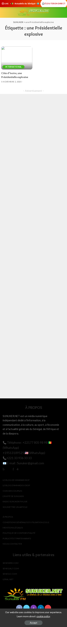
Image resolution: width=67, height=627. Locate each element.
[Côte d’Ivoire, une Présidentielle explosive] (16, 57)
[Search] (62, 12)
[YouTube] (22, 469)
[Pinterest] (13, 469)
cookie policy (43, 616)
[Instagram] (17, 469)
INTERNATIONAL (13, 67)
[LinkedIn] (41, 608)
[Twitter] (8, 469)
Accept (33, 622)
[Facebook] (3, 469)
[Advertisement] (33, 246)
